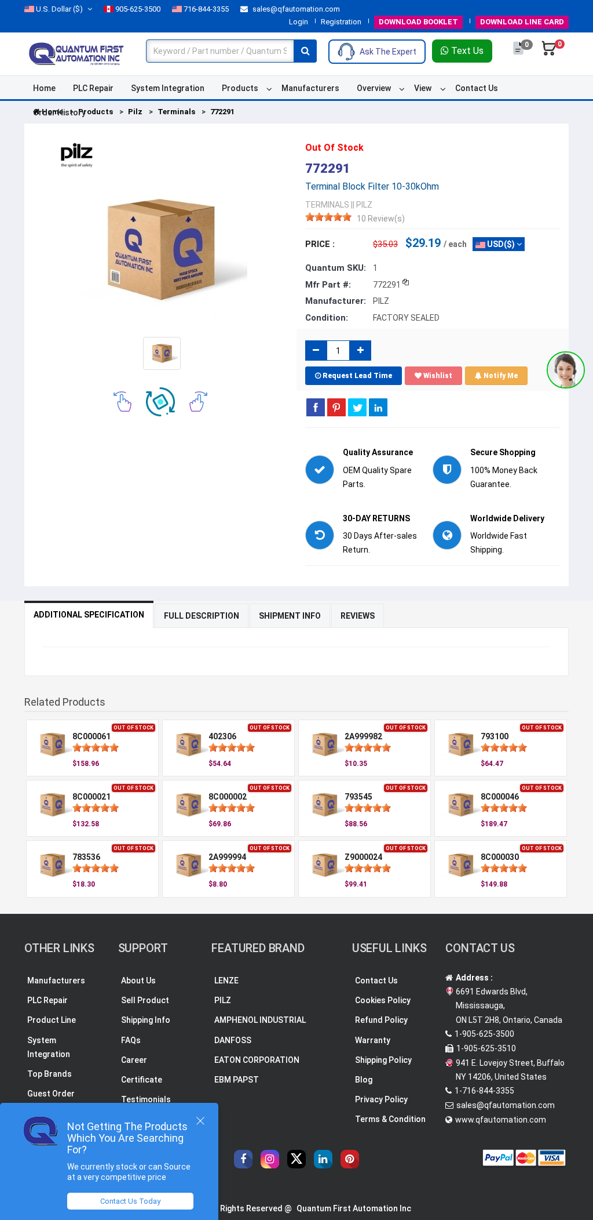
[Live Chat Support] (565, 370)
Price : (320, 244)
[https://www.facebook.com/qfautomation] (243, 1159)
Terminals (176, 111)
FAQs (131, 1040)
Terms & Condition (390, 1119)
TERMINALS (327, 204)
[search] (305, 51)
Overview (374, 88)
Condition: (326, 318)
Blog (363, 1079)
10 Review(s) (381, 218)
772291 (222, 111)
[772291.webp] (162, 352)
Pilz (135, 111)
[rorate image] (122, 400)
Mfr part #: (328, 284)
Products (240, 88)
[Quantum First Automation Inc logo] (76, 52)
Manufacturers (310, 88)
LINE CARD (522, 21)
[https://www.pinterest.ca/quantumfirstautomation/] (350, 1159)
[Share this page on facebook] (315, 407)
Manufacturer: (335, 301)
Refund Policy (381, 1020)
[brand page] (76, 155)
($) (59, 9)
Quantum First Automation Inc (353, 1208)
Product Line (51, 1020)
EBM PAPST (236, 1079)
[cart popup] (549, 54)
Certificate (141, 1079)
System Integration (167, 88)
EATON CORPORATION (256, 1060)
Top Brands (49, 1074)
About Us (138, 980)
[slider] (328, 217)
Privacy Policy (381, 1099)
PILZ (222, 1000)
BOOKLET (418, 21)
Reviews (358, 615)
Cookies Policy (383, 1000)
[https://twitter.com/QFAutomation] (296, 1159)
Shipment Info (290, 615)
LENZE (226, 980)
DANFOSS (232, 1040)
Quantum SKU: (335, 268)
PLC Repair (93, 88)
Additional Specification (89, 614)
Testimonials (146, 1099)
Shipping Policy (383, 1060)
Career (134, 1060)
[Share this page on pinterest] (336, 407)
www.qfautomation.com (500, 1119)
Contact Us (476, 88)
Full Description (201, 615)
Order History (59, 112)
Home (44, 88)
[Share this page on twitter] (357, 407)
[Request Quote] (519, 54)
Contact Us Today (130, 1201)
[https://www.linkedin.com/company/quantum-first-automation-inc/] (323, 1159)
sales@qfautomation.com (295, 9)
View (422, 88)
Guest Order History (51, 1100)
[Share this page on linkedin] (378, 407)
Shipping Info (145, 1020)
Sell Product (145, 1000)
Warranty (372, 1040)
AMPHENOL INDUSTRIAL (260, 1020)
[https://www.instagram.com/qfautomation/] (270, 1159)
